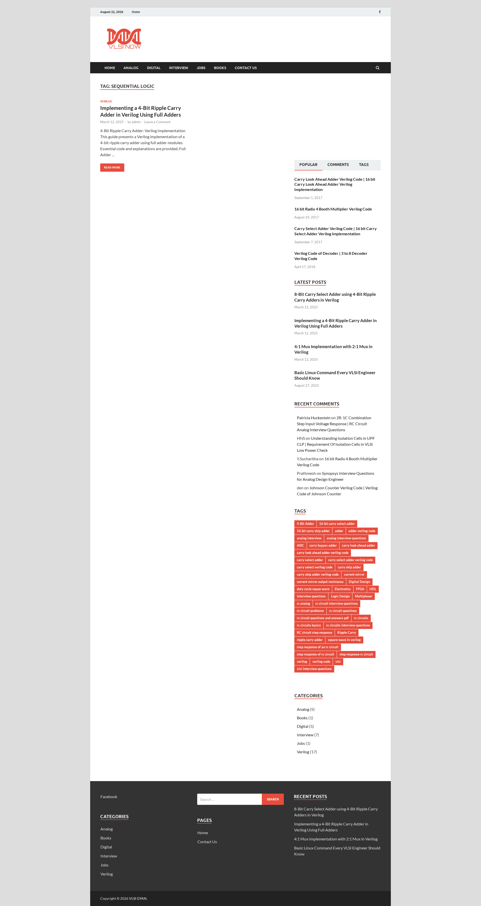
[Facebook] (380, 12)
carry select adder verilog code (350, 560)
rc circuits (361, 618)
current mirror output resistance (320, 582)
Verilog (106, 101)
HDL (373, 589)
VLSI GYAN (138, 898)
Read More (110, 166)
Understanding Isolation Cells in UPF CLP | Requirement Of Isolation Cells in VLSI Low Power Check (336, 444)
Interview (178, 68)
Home (136, 12)
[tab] (308, 165)
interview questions (311, 596)
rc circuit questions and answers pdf (323, 618)
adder (339, 531)
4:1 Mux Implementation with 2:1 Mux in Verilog (336, 838)
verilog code (321, 661)
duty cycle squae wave (313, 589)
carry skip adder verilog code (318, 574)
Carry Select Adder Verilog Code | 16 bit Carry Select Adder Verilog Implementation (335, 231)
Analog (131, 68)
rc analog (303, 603)
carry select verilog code (314, 567)
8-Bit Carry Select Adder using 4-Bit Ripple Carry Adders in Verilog (335, 297)
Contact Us (246, 68)
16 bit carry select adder (337, 524)
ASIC (300, 545)
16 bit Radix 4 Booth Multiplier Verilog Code (333, 208)
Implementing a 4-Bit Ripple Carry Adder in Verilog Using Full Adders (335, 323)
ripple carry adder (310, 640)
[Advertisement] (289, 34)
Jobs (201, 68)
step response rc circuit (356, 654)
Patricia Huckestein (313, 417)
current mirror (354, 574)
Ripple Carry (346, 632)
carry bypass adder (323, 545)
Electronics (343, 589)
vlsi (338, 661)
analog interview (309, 538)
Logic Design (340, 596)
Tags (364, 164)
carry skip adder (349, 567)
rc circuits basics (309, 625)
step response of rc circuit (315, 654)
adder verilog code (361, 531)
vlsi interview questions (314, 669)
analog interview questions (346, 538)
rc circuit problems (310, 611)
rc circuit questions (343, 611)
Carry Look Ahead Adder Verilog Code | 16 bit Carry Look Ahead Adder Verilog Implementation (334, 184)
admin (136, 122)
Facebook (108, 796)
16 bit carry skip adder (313, 531)
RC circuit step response (314, 632)
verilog (302, 661)
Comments (338, 164)
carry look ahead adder (358, 545)
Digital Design (359, 582)
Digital (154, 68)
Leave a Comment (157, 122)
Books (220, 68)
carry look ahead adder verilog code (322, 553)
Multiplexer (363, 596)
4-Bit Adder (305, 524)
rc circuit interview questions (336, 603)
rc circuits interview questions (348, 625)
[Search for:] (240, 799)
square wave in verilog (344, 640)
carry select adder (310, 560)
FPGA (360, 589)
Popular (308, 164)
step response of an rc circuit (317, 647)
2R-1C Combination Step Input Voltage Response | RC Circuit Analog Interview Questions (334, 423)
